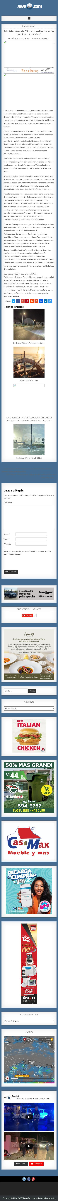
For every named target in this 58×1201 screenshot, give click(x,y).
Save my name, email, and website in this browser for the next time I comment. (27, 552)
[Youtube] (33, 1179)
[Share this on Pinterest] (27, 301)
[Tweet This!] (13, 301)
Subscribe (38, 1164)
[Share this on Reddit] (32, 301)
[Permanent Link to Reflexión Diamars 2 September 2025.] (29, 324)
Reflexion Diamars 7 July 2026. (29, 458)
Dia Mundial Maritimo (29, 380)
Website (7, 544)
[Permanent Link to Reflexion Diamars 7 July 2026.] (29, 439)
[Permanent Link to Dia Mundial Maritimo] (29, 362)
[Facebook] (28, 1179)
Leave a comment (41, 38)
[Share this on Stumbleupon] (36, 301)
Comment (8, 502)
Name (7, 534)
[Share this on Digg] (41, 301)
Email (6, 539)
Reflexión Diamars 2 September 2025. (29, 343)
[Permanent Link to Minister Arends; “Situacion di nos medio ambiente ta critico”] (29, 53)
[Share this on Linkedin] (45, 301)
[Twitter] (24, 1179)
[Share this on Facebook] (18, 301)
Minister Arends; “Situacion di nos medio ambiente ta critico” (29, 32)
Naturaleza (29, 26)
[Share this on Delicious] (50, 301)
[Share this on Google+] (23, 301)
